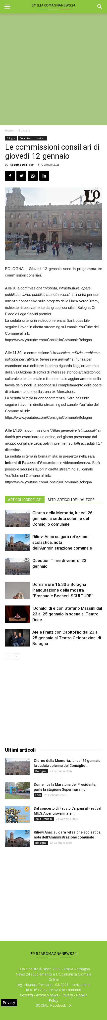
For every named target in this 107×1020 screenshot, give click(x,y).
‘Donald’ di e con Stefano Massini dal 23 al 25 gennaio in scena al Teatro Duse (67, 614)
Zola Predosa (44, 819)
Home (9, 130)
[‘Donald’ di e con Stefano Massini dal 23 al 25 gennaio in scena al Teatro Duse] (17, 614)
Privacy (67, 995)
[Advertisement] (53, 69)
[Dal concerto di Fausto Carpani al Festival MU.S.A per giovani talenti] (17, 814)
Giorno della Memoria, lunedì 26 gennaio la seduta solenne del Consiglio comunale (62, 518)
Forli (38, 795)
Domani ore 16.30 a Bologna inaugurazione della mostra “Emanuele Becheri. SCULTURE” (62, 590)
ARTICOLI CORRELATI (25, 500)
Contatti (26, 995)
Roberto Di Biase (22, 164)
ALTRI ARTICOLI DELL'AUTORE (71, 500)
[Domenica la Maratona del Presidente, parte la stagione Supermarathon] (17, 790)
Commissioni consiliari (32, 138)
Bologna (24, 130)
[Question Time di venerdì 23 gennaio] (17, 566)
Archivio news (47, 995)
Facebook (58, 1005)
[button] (100, 6)
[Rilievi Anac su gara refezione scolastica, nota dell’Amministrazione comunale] (17, 542)
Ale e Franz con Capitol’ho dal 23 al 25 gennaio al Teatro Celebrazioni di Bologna (66, 638)
